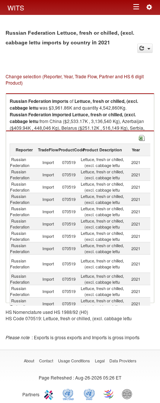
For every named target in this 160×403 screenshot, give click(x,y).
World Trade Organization (109, 393)
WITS (15, 7)
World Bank (128, 393)
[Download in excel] (142, 137)
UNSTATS (89, 393)
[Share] (145, 48)
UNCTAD (69, 393)
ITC (49, 393)
